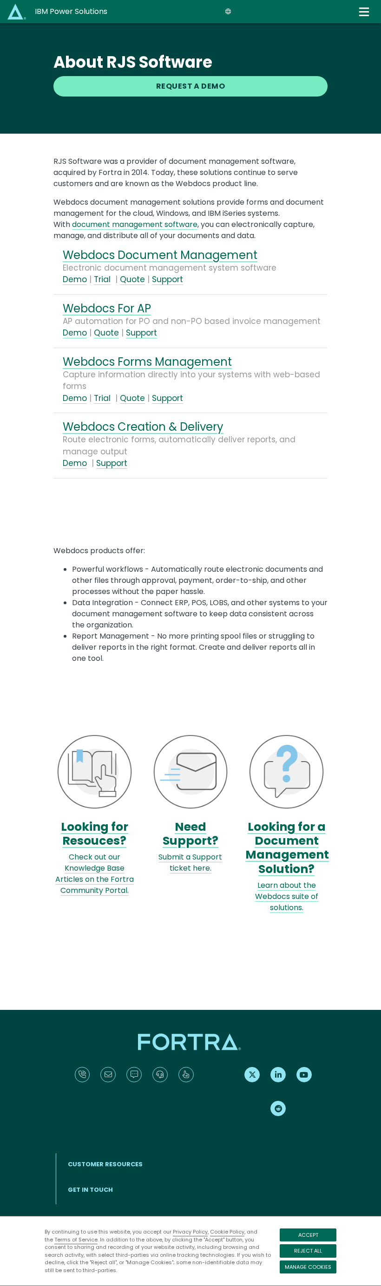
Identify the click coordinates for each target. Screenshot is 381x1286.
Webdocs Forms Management (147, 361)
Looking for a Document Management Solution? (287, 848)
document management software (134, 224)
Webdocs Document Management (160, 255)
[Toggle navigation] (365, 12)
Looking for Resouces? (94, 834)
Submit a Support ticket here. (190, 862)
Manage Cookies (308, 1267)
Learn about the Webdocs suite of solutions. (286, 896)
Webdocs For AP (107, 308)
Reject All (308, 1250)
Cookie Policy (227, 1231)
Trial (102, 279)
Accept (308, 1235)
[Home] (17, 11)
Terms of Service (76, 1239)
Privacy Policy (190, 1231)
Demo (75, 279)
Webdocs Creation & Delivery (143, 426)
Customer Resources (105, 1164)
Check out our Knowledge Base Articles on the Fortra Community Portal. (94, 874)
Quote (132, 279)
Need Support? (190, 834)
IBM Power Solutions (71, 11)
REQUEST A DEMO (190, 86)
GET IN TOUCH (90, 1189)
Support (167, 279)
